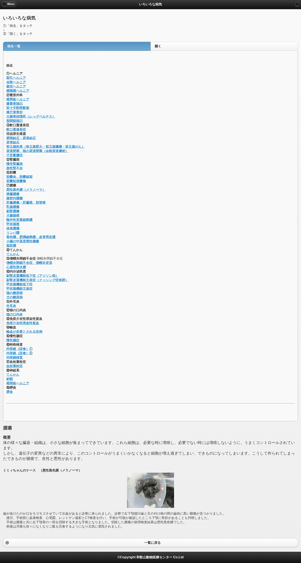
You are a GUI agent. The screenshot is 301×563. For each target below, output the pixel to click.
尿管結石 (12, 142)
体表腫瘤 (12, 228)
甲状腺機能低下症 (19, 284)
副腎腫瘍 (12, 211)
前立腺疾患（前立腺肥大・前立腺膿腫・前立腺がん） (45, 146)
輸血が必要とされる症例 (24, 331)
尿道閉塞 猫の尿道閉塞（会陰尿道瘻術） (37, 151)
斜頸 (9, 379)
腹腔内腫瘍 (14, 198)
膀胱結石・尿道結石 (21, 138)
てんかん (12, 254)
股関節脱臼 (14, 121)
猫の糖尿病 (14, 293)
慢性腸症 (12, 340)
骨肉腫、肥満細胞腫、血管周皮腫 (30, 237)
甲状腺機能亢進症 (19, 288)
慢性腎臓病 (14, 164)
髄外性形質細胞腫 (19, 219)
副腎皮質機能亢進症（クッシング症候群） (37, 280)
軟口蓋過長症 (16, 129)
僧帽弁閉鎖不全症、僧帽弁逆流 (29, 262)
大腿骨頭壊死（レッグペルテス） (30, 116)
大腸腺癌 (12, 215)
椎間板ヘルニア (17, 99)
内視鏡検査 (14, 357)
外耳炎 (11, 306)
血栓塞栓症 (14, 366)
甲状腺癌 (12, 224)
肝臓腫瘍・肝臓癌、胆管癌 (26, 202)
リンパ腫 (12, 232)
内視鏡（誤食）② (19, 353)
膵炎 (9, 392)
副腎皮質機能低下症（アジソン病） (32, 275)
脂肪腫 (11, 245)
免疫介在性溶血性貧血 (22, 323)
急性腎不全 (14, 168)
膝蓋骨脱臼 (14, 103)
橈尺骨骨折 (14, 112)
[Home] (297, 4)
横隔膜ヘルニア (17, 90)
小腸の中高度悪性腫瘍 (22, 241)
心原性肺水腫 (16, 267)
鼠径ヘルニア (16, 86)
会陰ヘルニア (16, 82)
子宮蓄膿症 (14, 155)
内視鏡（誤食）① (19, 349)
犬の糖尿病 (14, 297)
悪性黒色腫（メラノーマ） (26, 189)
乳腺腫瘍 (12, 207)
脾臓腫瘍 (12, 194)
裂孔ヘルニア (16, 77)
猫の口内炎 (14, 314)
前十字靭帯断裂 (17, 108)
